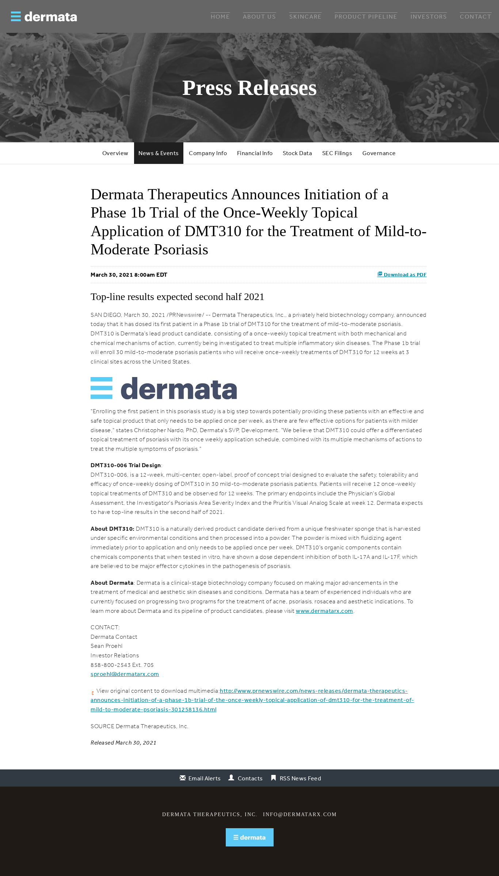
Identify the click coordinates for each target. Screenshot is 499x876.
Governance (379, 153)
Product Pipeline (366, 16)
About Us (259, 16)
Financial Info (255, 153)
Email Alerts (204, 778)
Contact (476, 16)
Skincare (305, 16)
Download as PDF (404, 274)
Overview (115, 153)
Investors (429, 16)
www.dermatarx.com (324, 610)
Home (220, 16)
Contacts (250, 778)
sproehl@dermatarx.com (125, 673)
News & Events (158, 153)
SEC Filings (337, 153)
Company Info (208, 153)
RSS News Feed (300, 778)
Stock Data (297, 153)
